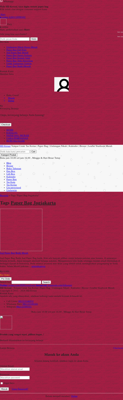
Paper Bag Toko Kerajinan (19, 60)
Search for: (5, 282)
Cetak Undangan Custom (19, 63)
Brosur (9, 165)
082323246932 (26, 301)
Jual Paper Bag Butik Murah (14, 253)
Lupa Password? (20, 389)
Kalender (11, 176)
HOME (9, 130)
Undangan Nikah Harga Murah (21, 47)
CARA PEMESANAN (17, 138)
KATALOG (12, 132)
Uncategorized (13, 187)
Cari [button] (33, 151)
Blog (8, 163)
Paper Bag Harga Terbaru (19, 55)
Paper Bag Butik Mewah (18, 66)
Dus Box (10, 171)
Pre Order (5, 279)
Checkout (5, 124)
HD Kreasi (5, 146)
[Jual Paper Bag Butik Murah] (21, 250)
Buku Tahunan (13, 168)
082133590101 (30, 304)
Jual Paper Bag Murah (17, 52)
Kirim (34, 39)
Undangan (11, 190)
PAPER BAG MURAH (17, 135)
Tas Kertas (11, 185)
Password (4, 374)
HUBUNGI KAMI (15, 141)
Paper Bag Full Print (16, 50)
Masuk (4, 389)
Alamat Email (7, 366)
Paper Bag (11, 179)
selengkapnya (38, 266)
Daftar (74, 396)
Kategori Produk (8, 155)
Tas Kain (10, 182)
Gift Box (10, 174)
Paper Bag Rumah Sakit (18, 58)
